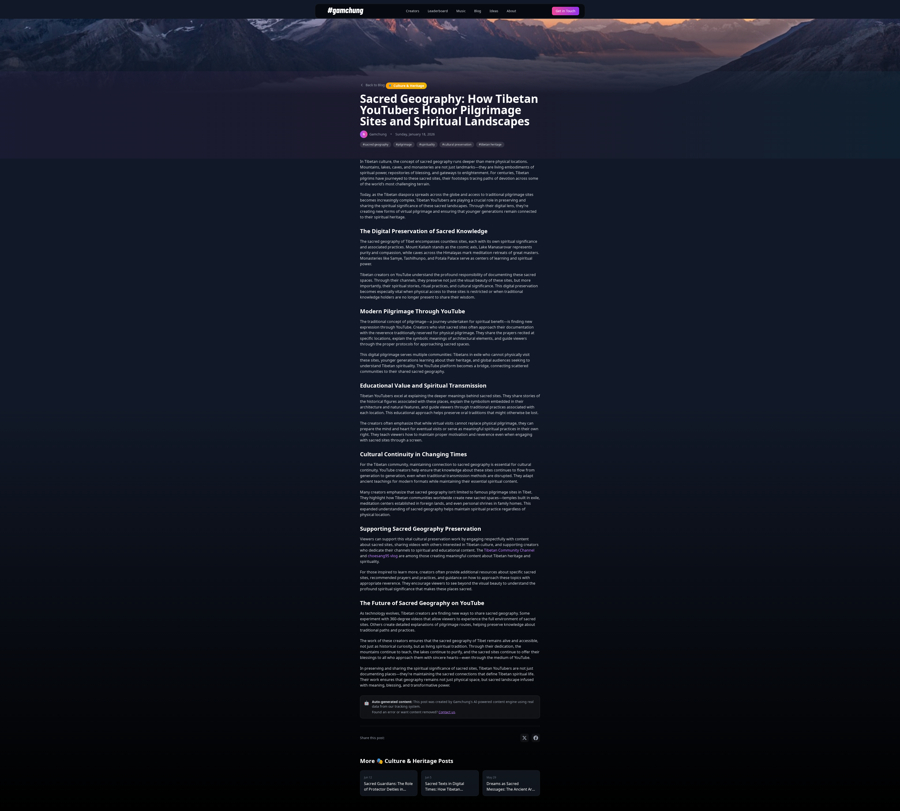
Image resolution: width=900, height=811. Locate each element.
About (511, 11)
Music (461, 11)
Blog (477, 11)
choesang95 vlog (383, 555)
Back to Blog (375, 85)
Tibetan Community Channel (509, 550)
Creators (412, 11)
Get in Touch (565, 11)
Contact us (447, 712)
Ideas (494, 11)
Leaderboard (438, 11)
